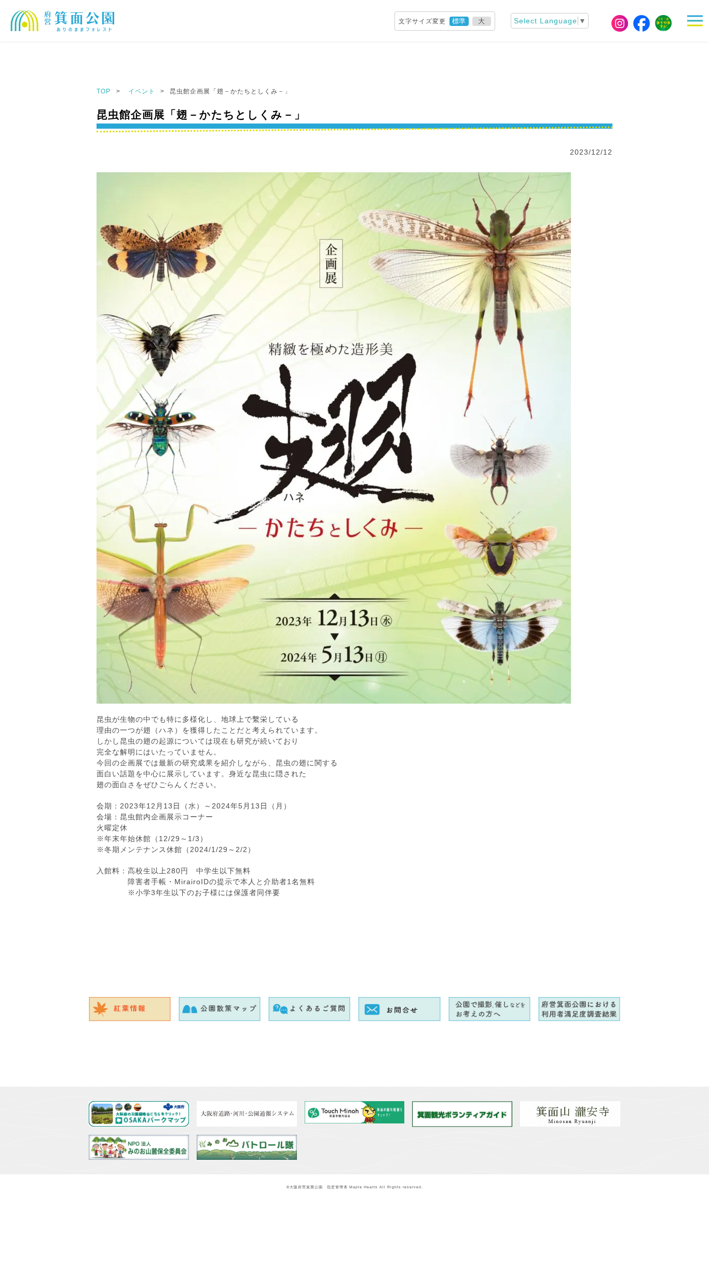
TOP (104, 91)
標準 (459, 21)
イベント (142, 91)
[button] (698, 21)
